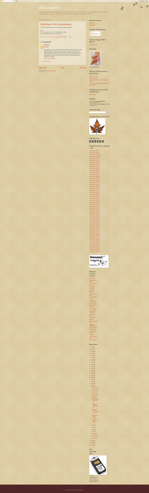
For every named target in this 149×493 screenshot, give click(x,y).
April (93, 431)
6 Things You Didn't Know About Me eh (95, 399)
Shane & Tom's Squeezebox (92, 311)
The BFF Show (92, 329)
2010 (92, 381)
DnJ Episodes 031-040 (94, 245)
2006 (92, 442)
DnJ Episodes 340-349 (94, 184)
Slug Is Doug (92, 317)
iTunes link (91, 23)
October (94, 392)
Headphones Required (92, 291)
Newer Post (42, 68)
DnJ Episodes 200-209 (94, 212)
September (94, 394)
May (93, 429)
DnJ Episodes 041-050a (94, 243)
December (94, 387)
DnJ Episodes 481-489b (94, 154)
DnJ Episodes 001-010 (94, 251)
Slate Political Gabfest (92, 315)
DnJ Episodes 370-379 (94, 178)
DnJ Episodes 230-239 (94, 206)
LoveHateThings (93, 301)
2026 (92, 347)
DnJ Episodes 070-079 (94, 237)
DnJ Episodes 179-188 (94, 216)
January (94, 438)
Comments (93, 34)
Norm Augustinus (93, 305)
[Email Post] (70, 37)
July (93, 425)
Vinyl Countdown (93, 340)
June (93, 427)
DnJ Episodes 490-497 (94, 152)
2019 (92, 362)
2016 (92, 368)
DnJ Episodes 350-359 (94, 182)
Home (63, 68)
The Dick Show (92, 94)
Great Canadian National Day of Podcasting (99, 83)
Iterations (91, 299)
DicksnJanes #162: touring (95, 416)
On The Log (92, 307)
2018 (92, 364)
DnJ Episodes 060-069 (94, 239)
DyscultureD (92, 278)
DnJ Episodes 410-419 (94, 170)
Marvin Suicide (92, 303)
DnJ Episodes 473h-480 (94, 156)
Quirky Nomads (92, 309)
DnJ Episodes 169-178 (94, 218)
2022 (92, 355)
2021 (92, 357)
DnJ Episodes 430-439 (94, 166)
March (93, 433)
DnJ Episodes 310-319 (94, 190)
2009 (92, 383)
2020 (92, 360)
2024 (92, 351)
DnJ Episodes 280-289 (94, 196)
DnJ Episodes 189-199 (94, 214)
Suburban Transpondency (92, 325)
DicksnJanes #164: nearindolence (55, 24)
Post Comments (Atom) (50, 70)
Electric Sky (92, 285)
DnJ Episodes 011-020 (94, 249)
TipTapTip (91, 334)
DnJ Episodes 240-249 (94, 204)
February (94, 435)
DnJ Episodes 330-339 (94, 186)
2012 (92, 377)
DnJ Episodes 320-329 (94, 188)
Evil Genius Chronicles (91, 288)
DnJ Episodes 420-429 (94, 168)
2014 (92, 373)
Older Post (83, 68)
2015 (92, 370)
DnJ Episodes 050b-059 (94, 241)
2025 (92, 349)
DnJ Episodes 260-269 (94, 200)
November (94, 389)
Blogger (81, 490)
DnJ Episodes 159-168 (94, 220)
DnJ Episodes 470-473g (94, 158)
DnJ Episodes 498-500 (94, 150)
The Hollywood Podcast (92, 332)
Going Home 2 (92, 85)
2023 (92, 353)
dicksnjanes (50, 7)
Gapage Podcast (93, 44)
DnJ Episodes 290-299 (94, 194)
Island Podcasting (93, 297)
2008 (92, 385)
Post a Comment (46, 61)
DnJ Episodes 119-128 (94, 228)
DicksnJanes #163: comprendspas (95, 411)
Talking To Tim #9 (93, 76)
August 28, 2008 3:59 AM (49, 58)
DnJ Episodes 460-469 (94, 160)
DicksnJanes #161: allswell (95, 421)
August (94, 396)
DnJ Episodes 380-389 (94, 176)
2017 (92, 366)
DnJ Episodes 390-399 (94, 174)
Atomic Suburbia (93, 283)
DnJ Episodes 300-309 (94, 192)
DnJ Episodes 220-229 (94, 208)
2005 (92, 445)
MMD (45, 44)
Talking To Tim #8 (93, 78)
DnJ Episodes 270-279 (94, 198)
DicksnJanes (92, 25)
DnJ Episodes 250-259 (94, 202)
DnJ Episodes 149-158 (94, 222)
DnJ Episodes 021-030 (94, 247)
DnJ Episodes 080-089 (94, 235)
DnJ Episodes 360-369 (94, 180)
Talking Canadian (93, 327)
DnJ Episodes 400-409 (94, 172)
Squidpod (91, 319)
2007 (92, 440)
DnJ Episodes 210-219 (94, 210)
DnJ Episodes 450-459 (94, 162)
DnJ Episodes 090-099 (94, 234)
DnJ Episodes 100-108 (94, 231)
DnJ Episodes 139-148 (94, 224)
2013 (92, 375)
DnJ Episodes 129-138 (94, 226)
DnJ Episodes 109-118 (94, 230)
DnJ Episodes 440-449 (94, 164)
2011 (92, 379)
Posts (92, 32)
